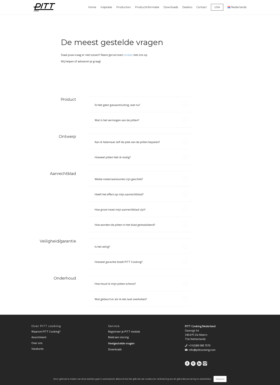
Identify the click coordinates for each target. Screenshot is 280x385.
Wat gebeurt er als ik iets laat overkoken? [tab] (121, 299)
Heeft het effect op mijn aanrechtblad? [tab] (119, 194)
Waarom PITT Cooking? (45, 331)
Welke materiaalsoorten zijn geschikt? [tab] (119, 179)
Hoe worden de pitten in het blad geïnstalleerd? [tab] (125, 225)
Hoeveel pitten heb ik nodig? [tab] (113, 157)
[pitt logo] (44, 7)
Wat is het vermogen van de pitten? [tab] (117, 120)
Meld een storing (118, 337)
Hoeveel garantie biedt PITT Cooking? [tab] (119, 262)
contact (128, 55)
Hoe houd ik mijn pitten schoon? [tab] (115, 284)
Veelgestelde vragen (121, 343)
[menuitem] (92, 7)
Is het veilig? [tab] (102, 246)
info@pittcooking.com (202, 350)
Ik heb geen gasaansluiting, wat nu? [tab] (117, 105)
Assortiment (38, 337)
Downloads (115, 349)
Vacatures (37, 349)
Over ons (36, 343)
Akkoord (220, 379)
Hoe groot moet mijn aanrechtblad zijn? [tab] (120, 209)
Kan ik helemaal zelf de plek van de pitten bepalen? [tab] (127, 142)
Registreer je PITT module (124, 331)
